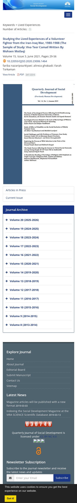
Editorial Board (16, 369)
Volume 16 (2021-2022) (24, 254)
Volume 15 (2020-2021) (24, 263)
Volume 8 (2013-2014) (23, 324)
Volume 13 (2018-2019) (24, 281)
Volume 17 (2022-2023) (24, 246)
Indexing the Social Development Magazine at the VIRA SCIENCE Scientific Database (38, 412)
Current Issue (14, 197)
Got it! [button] (10, 498)
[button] (37, 491)
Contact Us (13, 380)
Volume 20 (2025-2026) (24, 219)
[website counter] (38, 424)
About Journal (15, 364)
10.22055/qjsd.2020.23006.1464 (27, 61)
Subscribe (62, 478)
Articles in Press (16, 190)
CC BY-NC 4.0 (48, 436)
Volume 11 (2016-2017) (24, 298)
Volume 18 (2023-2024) (24, 237)
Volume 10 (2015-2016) (24, 307)
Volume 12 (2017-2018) (24, 289)
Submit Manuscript (19, 375)
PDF (27, 74)
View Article (9, 74)
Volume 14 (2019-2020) (24, 272)
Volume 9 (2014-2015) (23, 316)
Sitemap (12, 386)
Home (10, 359)
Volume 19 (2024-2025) (24, 228)
